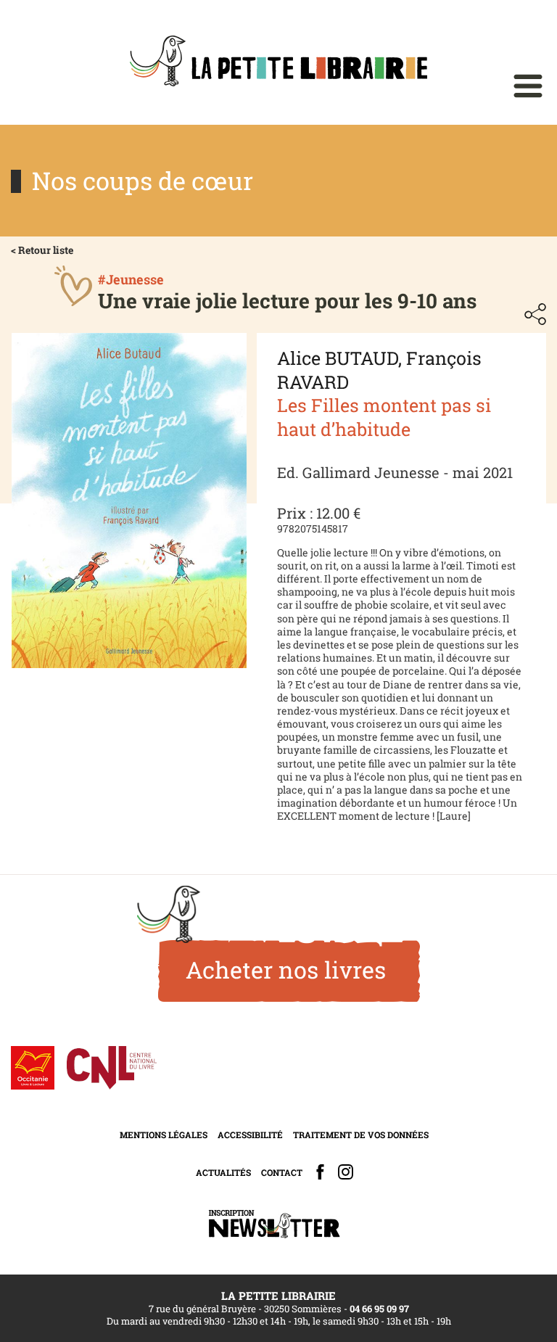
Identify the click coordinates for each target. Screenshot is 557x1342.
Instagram (345, 1172)
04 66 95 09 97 (379, 1308)
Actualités (223, 1172)
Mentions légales (163, 1134)
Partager (535, 314)
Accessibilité (250, 1134)
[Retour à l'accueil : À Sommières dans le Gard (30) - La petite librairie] (278, 62)
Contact (281, 1172)
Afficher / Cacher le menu (527, 86)
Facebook (320, 1172)
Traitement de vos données (361, 1134)
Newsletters (274, 1224)
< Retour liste (42, 250)
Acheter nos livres (286, 969)
